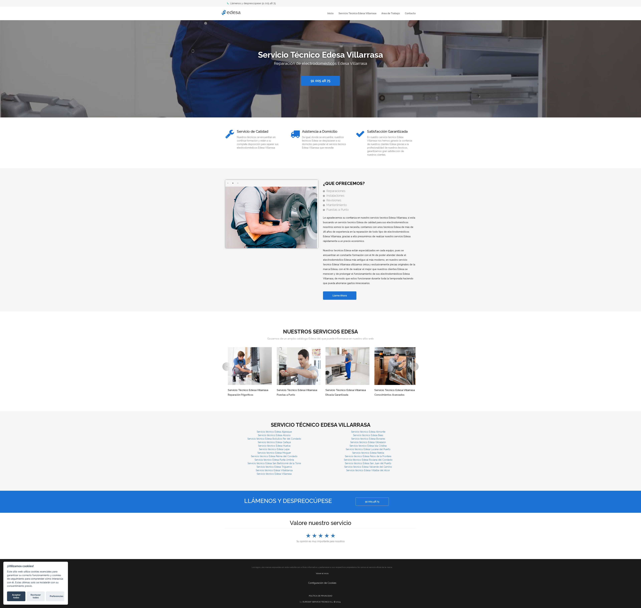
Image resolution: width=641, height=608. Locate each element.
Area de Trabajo (390, 13)
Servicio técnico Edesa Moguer (274, 452)
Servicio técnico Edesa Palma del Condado (274, 456)
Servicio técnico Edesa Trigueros (274, 466)
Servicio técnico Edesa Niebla (368, 452)
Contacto (410, 13)
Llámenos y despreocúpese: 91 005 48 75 (253, 3)
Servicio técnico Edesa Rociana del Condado (368, 459)
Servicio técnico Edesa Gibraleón (368, 442)
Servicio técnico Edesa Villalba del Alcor (368, 470)
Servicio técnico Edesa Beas (368, 435)
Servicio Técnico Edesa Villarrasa (357, 13)
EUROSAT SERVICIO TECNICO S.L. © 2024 (322, 602)
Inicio (330, 13)
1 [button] (228, 183)
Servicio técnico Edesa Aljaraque (274, 431)
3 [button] (238, 183)
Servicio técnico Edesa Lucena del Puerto (368, 449)
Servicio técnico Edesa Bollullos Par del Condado (274, 438)
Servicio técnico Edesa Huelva (274, 445)
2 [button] (233, 183)
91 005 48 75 (372, 501)
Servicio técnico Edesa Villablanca (274, 470)
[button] (227, 366)
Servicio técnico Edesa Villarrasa (274, 473)
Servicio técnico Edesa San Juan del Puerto (368, 463)
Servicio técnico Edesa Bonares (368, 438)
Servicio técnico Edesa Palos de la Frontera (368, 456)
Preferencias (56, 596)
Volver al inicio (322, 573)
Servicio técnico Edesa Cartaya (274, 442)
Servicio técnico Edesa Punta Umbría (274, 459)
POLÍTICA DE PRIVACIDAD (320, 596)
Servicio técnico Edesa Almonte (368, 431)
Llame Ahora (340, 295)
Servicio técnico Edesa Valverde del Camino (368, 466)
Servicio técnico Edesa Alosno (274, 435)
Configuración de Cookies (322, 583)
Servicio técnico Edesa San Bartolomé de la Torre (274, 463)
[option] (320, 68)
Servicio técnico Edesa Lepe (274, 449)
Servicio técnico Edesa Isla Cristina (368, 445)
